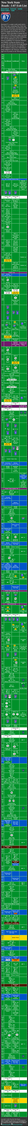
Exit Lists (13, 9)
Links (13, 10)
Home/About (5, 9)
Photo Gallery (5, 10)
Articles (20, 9)
